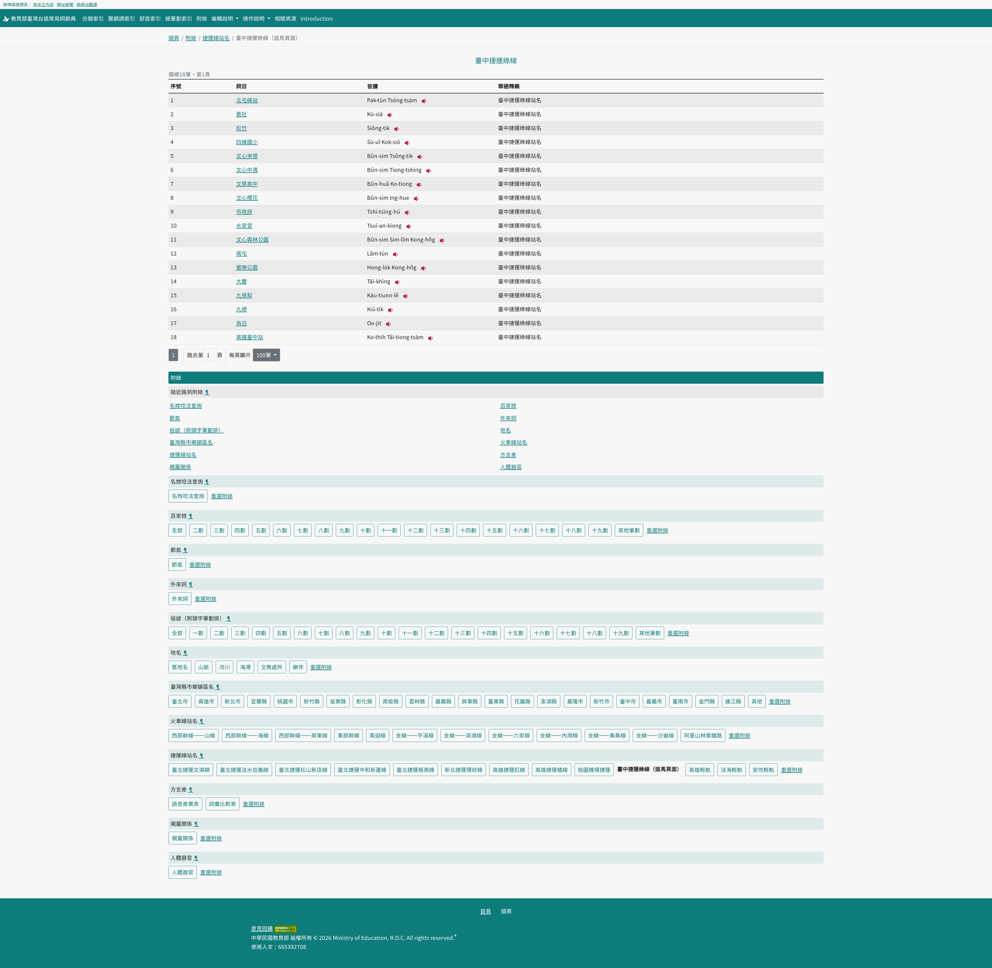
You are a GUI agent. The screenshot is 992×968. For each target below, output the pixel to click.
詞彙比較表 (222, 803)
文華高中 (247, 183)
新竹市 (601, 701)
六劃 (281, 530)
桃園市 (285, 701)
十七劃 (547, 530)
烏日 (241, 323)
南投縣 (391, 701)
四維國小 (247, 142)
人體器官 (511, 466)
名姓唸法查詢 (185, 405)
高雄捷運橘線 (551, 769)
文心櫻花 (247, 197)
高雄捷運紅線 (509, 769)
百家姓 (508, 405)
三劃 (219, 530)
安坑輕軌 (763, 769)
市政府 (244, 211)
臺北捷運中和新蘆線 (362, 769)
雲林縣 (417, 701)
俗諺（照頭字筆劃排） (196, 430)
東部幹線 (348, 735)
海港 (245, 667)
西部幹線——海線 (247, 735)
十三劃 (442, 530)
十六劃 (521, 530)
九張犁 (244, 295)
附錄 (201, 18)
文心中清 (247, 169)
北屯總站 (247, 100)
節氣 (174, 418)
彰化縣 (364, 701)
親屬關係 (180, 466)
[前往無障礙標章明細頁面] (285, 928)
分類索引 (93, 18)
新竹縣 (312, 701)
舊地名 (180, 667)
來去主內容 (43, 4)
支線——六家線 (511, 735)
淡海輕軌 (731, 769)
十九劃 (600, 530)
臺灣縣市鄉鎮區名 (191, 442)
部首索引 (150, 18)
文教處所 (272, 667)
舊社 (241, 114)
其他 (756, 701)
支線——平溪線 (415, 735)
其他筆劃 (629, 530)
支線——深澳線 (463, 735)
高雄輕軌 (700, 769)
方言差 (508, 454)
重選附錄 (222, 496)
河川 (224, 667)
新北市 (232, 701)
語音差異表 (185, 803)
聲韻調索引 (121, 18)
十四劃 (468, 530)
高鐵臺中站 (249, 337)
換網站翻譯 (86, 4)
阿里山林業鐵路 (703, 735)
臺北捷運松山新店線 (303, 769)
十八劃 (573, 530)
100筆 (264, 355)
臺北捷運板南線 (416, 769)
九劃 (344, 530)
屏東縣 (470, 701)
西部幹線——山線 (193, 735)
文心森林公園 (252, 239)
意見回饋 (262, 928)
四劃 (240, 530)
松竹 (241, 128)
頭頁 (173, 38)
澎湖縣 (549, 701)
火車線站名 (513, 442)
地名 (505, 430)
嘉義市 (654, 701)
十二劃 (415, 530)
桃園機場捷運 (594, 769)
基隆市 (575, 701)
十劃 (365, 530)
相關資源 (285, 18)
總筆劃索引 (178, 18)
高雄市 (206, 701)
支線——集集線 (607, 735)
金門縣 (707, 701)
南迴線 (377, 735)
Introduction (316, 18)
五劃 (260, 530)
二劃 (198, 530)
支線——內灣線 (559, 735)
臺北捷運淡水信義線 (244, 769)
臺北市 (180, 701)
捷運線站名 (216, 38)
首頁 (485, 911)
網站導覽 (65, 4)
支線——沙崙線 (655, 735)
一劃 (198, 633)
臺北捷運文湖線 (191, 769)
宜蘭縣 (259, 701)
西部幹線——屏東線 (303, 735)
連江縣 (733, 701)
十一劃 (389, 530)
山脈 (203, 667)
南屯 (241, 253)
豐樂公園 (247, 267)
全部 (177, 530)
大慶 (241, 281)
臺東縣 (496, 701)
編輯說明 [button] (222, 18)
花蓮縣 (522, 701)
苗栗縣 (338, 701)
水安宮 (244, 225)
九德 (241, 309)
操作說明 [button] (254, 18)
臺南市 (680, 701)
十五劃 (494, 530)
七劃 (302, 530)
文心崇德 (247, 155)
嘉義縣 (443, 701)
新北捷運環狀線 (464, 769)
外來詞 (508, 418)
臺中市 (628, 701)
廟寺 (298, 667)
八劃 (323, 530)
